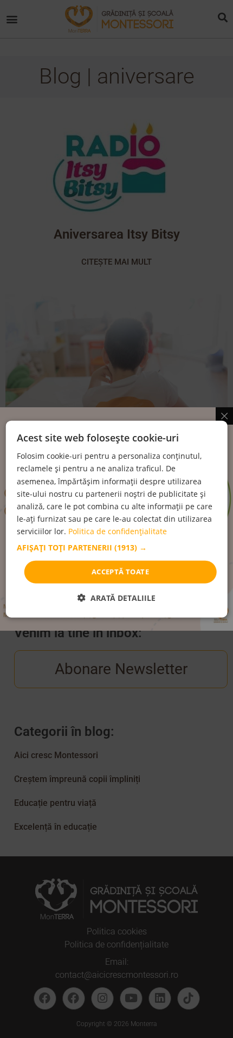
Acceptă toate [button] (120, 571)
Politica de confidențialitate (117, 531)
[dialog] (117, 519)
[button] (117, 548)
